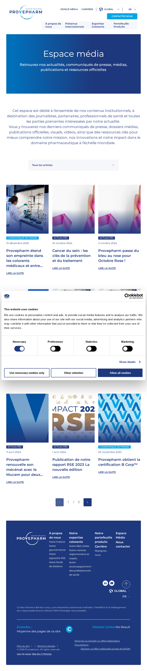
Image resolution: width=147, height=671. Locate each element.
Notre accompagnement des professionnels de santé (80, 568)
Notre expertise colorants (76, 538)
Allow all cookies (120, 372)
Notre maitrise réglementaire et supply (79, 554)
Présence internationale (74, 25)
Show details (127, 361)
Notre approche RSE (57, 555)
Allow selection (73, 372)
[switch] (55, 349)
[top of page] (126, 584)
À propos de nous (53, 25)
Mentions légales (46, 646)
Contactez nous (122, 16)
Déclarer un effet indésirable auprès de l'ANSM (105, 648)
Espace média (69, 9)
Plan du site (23, 646)
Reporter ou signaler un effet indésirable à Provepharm (97, 642)
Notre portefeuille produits (103, 538)
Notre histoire (57, 541)
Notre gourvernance (57, 547)
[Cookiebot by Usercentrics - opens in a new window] (127, 296)
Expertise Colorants (98, 25)
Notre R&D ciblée (79, 546)
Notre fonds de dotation (56, 564)
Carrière (87, 9)
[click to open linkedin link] (105, 584)
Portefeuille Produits (121, 25)
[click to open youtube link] (112, 584)
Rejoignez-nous (101, 552)
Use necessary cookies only (27, 372)
